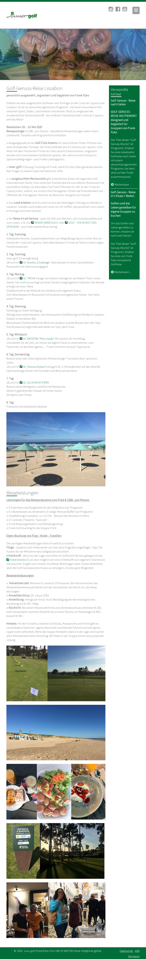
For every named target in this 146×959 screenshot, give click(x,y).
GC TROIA (28, 278)
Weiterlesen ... (122, 184)
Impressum (134, 956)
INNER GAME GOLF (46, 222)
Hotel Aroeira (17, 560)
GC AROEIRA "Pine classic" (38, 338)
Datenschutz (126, 951)
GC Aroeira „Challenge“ (36, 262)
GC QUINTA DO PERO (35, 382)
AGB (137, 951)
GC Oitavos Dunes (33, 367)
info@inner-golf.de (91, 951)
